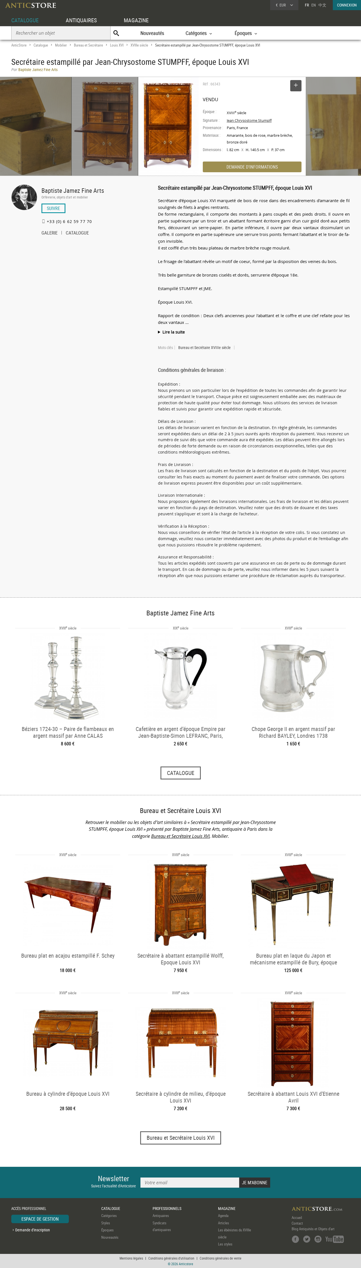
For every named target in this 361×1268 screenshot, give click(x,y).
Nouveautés (152, 33)
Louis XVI (117, 45)
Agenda (223, 1215)
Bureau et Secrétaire (88, 45)
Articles (223, 1222)
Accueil (297, 1217)
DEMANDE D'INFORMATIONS (252, 167)
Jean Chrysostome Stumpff (249, 120)
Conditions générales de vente (220, 1258)
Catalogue (41, 45)
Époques (107, 1229)
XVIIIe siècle (139, 45)
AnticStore (19, 45)
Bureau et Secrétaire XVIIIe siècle (204, 348)
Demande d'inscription (32, 1229)
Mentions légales (131, 1258)
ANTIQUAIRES (81, 20)
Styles (105, 1222)
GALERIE (49, 233)
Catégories (109, 1215)
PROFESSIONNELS (167, 1208)
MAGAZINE (136, 20)
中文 (322, 5)
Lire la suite (173, 332)
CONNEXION (347, 5)
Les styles (225, 1244)
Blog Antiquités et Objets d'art (313, 1228)
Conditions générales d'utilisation (171, 1258)
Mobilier (61, 45)
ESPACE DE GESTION (40, 1219)
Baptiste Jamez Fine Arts (72, 190)
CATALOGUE (25, 20)
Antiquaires (161, 1215)
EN (313, 5)
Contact (297, 1223)
